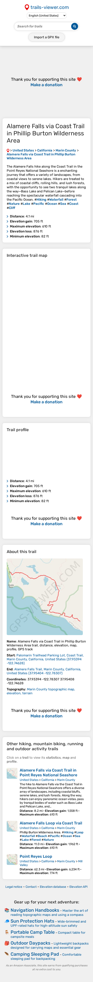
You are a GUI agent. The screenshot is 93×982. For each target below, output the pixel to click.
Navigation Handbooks (35, 910)
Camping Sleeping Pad (35, 954)
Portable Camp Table (33, 932)
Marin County (66, 780)
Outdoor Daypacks (30, 943)
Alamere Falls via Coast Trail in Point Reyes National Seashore (48, 772)
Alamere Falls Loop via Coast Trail (51, 823)
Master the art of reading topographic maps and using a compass (49, 913)
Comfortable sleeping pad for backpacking (46, 957)
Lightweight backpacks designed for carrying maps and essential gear (50, 946)
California (47, 780)
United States (29, 780)
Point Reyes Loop (36, 856)
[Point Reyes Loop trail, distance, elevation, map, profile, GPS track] (12, 864)
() (45, 659)
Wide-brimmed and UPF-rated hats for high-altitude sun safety (48, 924)
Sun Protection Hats (32, 921)
